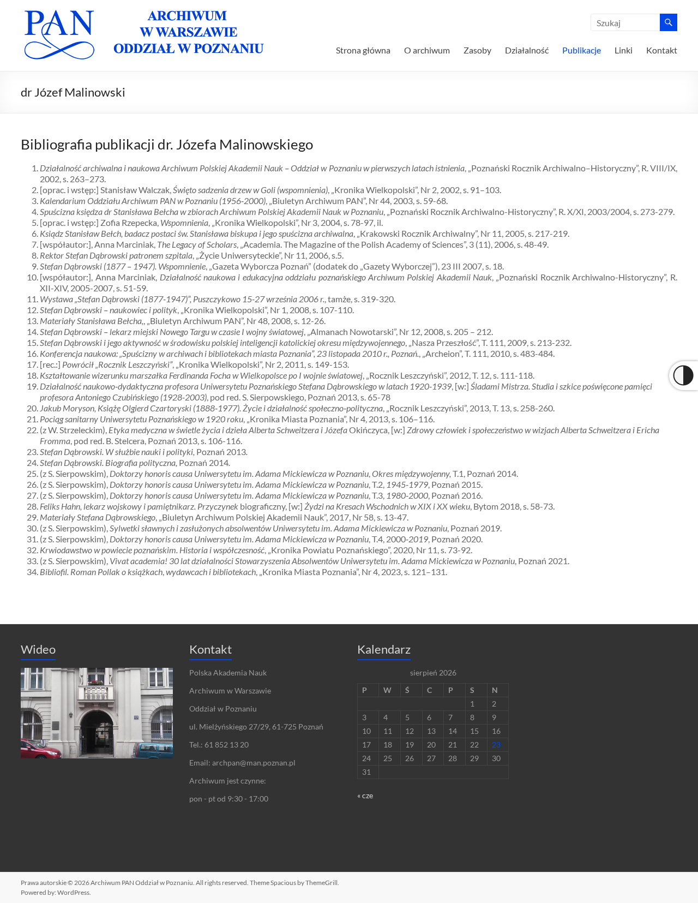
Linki (624, 50)
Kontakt (661, 50)
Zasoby (477, 50)
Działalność (527, 50)
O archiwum (427, 50)
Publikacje (581, 50)
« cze (365, 795)
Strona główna (363, 50)
